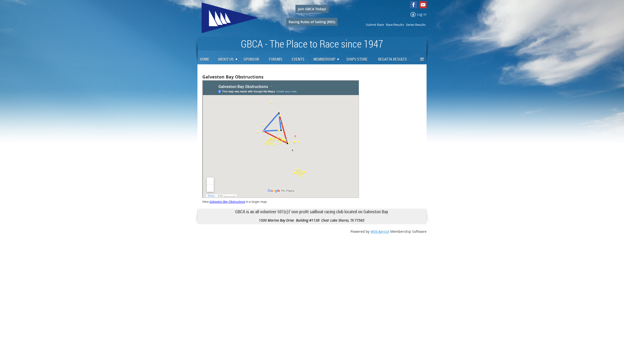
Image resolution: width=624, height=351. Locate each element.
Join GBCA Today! (312, 9)
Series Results (416, 24)
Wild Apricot (379, 231)
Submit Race (375, 24)
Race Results (395, 24)
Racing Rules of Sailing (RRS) (312, 22)
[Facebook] (413, 4)
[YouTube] (423, 4)
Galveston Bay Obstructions (227, 202)
